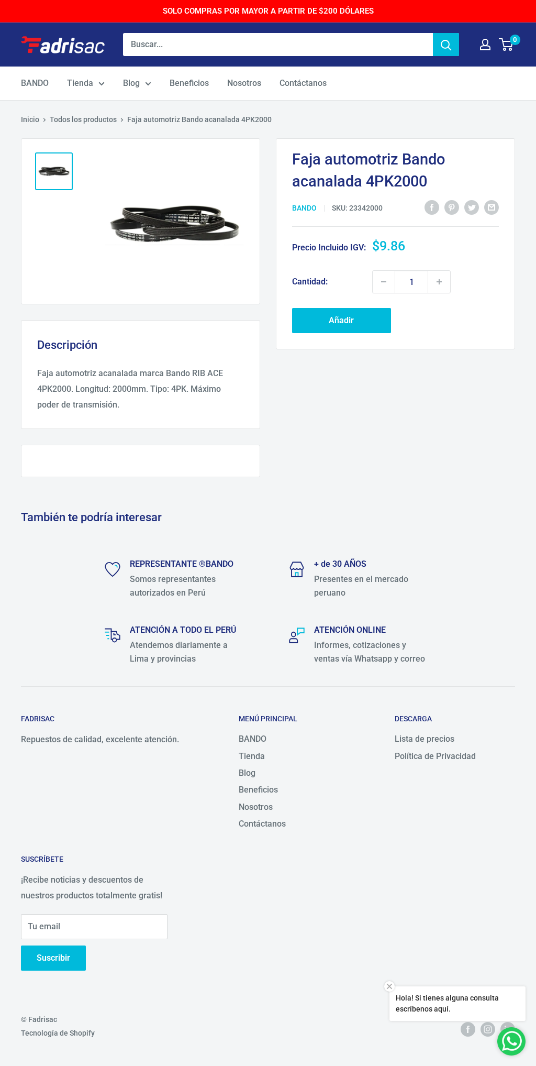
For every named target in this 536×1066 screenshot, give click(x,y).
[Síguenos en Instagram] (488, 1028)
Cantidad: (310, 282)
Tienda (80, 83)
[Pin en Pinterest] (451, 207)
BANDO (35, 83)
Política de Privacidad (435, 756)
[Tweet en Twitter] (471, 207)
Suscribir (53, 958)
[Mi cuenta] (485, 44)
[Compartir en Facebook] (432, 207)
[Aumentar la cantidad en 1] (439, 282)
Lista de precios (424, 739)
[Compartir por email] (491, 207)
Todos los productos (83, 119)
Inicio (30, 119)
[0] (506, 44)
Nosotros (244, 83)
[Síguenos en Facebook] (468, 1028)
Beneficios (189, 83)
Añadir (341, 320)
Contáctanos (303, 83)
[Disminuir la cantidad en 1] (384, 282)
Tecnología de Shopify (58, 1033)
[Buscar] (446, 44)
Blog (131, 83)
